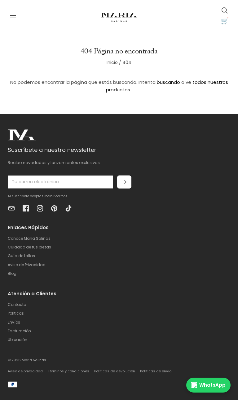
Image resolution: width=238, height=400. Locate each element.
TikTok (68, 208)
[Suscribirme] (124, 182)
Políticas (16, 313)
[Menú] (13, 15)
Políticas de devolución (114, 371)
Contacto (17, 304)
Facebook (25, 208)
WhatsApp (212, 385)
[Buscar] (224, 10)
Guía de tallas (21, 255)
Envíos (14, 322)
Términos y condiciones (68, 371)
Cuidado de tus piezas (29, 247)
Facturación (19, 331)
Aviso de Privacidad (27, 264)
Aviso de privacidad (25, 371)
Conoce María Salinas (29, 238)
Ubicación (17, 339)
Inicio (112, 62)
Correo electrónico (11, 208)
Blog (12, 273)
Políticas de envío (155, 371)
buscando (168, 82)
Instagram (40, 208)
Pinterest (54, 208)
